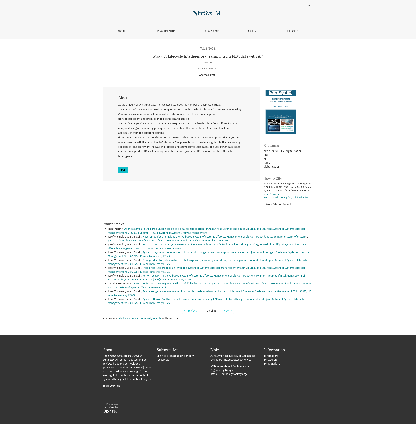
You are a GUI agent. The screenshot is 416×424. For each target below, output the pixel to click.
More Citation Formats (279, 204)
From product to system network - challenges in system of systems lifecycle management (195, 260)
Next (228, 310)
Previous (190, 310)
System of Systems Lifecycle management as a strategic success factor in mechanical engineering (200, 244)
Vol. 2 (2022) (208, 48)
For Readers (271, 355)
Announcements (166, 31)
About (122, 31)
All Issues (292, 31)
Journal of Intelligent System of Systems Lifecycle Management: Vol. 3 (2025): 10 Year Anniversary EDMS (168, 240)
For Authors (270, 359)
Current (252, 31)
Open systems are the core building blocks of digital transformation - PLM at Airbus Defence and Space (185, 228)
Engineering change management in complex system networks (180, 291)
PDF (123, 169)
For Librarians (272, 363)
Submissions (212, 31)
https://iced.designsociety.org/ (228, 374)
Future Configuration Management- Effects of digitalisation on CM (172, 283)
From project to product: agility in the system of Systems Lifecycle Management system (194, 267)
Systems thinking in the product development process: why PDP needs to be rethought (194, 299)
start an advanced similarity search (140, 318)
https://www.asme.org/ (237, 359)
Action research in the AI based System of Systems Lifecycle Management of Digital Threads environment (205, 275)
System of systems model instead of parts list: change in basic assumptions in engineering (196, 252)
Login (309, 5)
